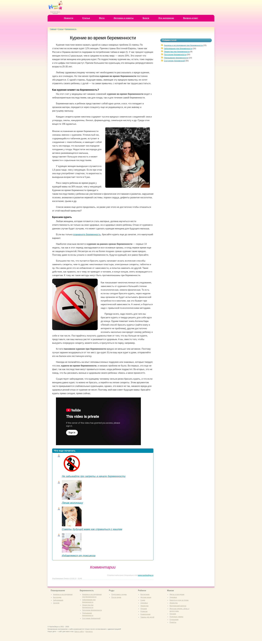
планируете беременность (87, 234)
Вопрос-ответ (190, 18)
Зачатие (56, 603)
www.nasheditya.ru (145, 575)
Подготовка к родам (119, 594)
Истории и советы (124, 18)
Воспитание (144, 594)
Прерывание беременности (176, 58)
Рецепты (173, 622)
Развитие (144, 611)
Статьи (86, 18)
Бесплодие (57, 597)
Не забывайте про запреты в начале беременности (93, 476)
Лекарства (144, 606)
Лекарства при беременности (177, 52)
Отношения (174, 619)
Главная (53, 29)
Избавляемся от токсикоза (78, 555)
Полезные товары (176, 617)
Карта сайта (79, 631)
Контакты (89, 631)
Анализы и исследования (62, 594)
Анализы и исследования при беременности (183, 45)
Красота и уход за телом (179, 600)
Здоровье (144, 603)
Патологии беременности (175, 55)
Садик (142, 600)
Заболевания (58, 600)
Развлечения (145, 614)
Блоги (146, 18)
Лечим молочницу (72, 502)
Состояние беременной (174, 61)
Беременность (70, 29)
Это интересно (166, 18)
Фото (102, 18)
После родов (116, 597)
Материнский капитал (178, 606)
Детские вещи (145, 597)
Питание (143, 609)
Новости (68, 18)
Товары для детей (147, 617)
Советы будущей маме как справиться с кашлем (92, 529)
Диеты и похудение (177, 594)
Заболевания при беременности (178, 49)
